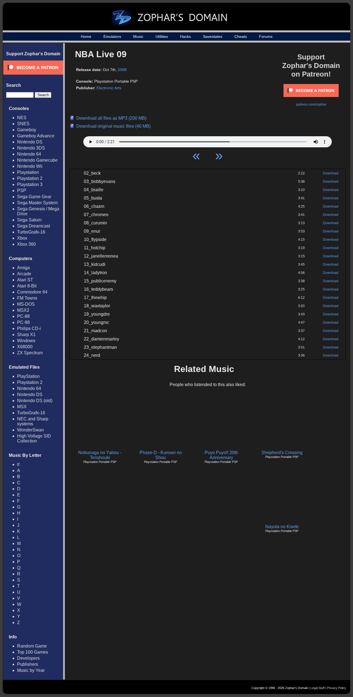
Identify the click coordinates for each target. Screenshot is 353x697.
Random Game (32, 646)
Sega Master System (37, 202)
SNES (23, 123)
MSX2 (23, 310)
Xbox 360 (26, 244)
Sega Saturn (29, 220)
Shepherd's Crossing (282, 452)
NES (21, 117)
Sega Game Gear (34, 196)
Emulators (112, 36)
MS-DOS (26, 304)
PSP (21, 190)
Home (86, 36)
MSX (22, 406)
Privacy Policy (336, 688)
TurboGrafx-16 (31, 232)
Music (138, 36)
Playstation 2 (29, 178)
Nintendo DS (29, 142)
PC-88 (23, 316)
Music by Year (31, 670)
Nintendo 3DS (31, 148)
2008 (122, 69)
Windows (26, 340)
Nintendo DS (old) (34, 400)
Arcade (24, 273)
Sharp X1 (26, 334)
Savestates (212, 36)
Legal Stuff (318, 688)
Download (330, 173)
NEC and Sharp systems (32, 421)
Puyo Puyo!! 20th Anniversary (221, 455)
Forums (265, 36)
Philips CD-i (29, 328)
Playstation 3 (29, 184)
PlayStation (28, 376)
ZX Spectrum (30, 352)
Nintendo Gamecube (37, 160)
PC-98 (23, 322)
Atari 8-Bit (26, 286)
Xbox (22, 238)
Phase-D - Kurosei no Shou (161, 455)
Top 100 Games (32, 652)
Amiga (23, 267)
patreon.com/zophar (311, 104)
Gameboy (26, 129)
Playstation (28, 172)
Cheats (240, 36)
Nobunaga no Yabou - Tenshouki (99, 455)
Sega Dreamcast (33, 226)
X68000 (25, 346)
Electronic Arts (109, 88)
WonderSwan (30, 430)
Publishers (27, 664)
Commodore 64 (32, 292)
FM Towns (27, 298)
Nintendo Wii (29, 166)
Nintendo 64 (29, 154)
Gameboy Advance (35, 135)
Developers (28, 658)
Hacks (185, 36)
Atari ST (25, 279)
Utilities (162, 36)
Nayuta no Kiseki (282, 526)
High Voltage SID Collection (34, 438)
